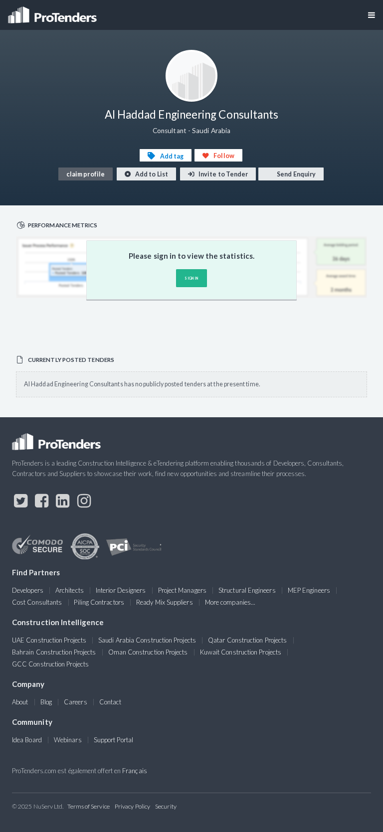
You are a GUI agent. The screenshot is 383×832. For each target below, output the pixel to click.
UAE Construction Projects (49, 640)
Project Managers (182, 590)
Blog (46, 702)
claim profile (85, 174)
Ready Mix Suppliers (164, 602)
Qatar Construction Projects (247, 640)
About (20, 702)
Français (134, 771)
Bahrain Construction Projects (54, 652)
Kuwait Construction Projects (240, 652)
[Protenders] (53, 11)
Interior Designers (121, 590)
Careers (75, 702)
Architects (69, 590)
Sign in (191, 278)
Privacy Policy (132, 806)
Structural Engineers (247, 590)
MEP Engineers (309, 590)
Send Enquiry (296, 174)
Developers (27, 590)
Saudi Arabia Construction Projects (147, 640)
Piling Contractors (99, 602)
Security (166, 806)
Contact (110, 702)
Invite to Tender (222, 174)
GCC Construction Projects (50, 664)
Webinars (68, 740)
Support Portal (113, 740)
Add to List (151, 174)
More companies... (230, 602)
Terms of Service (88, 806)
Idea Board (27, 740)
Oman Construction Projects (148, 652)
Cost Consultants (37, 602)
